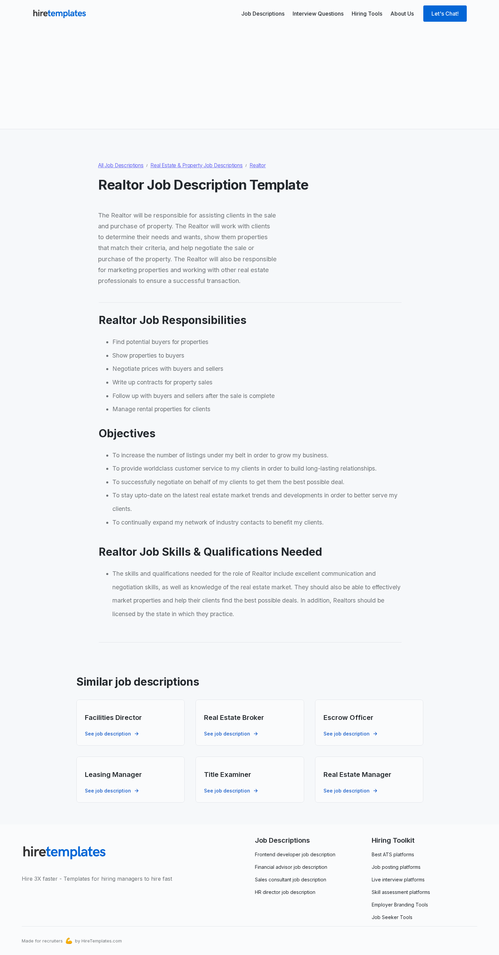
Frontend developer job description (295, 854)
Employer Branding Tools (400, 905)
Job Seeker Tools (392, 917)
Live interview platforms (398, 879)
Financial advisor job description (291, 867)
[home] (59, 13)
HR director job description (285, 892)
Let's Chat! (445, 13)
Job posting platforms (396, 867)
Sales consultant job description (290, 879)
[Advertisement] (249, 75)
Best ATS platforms (393, 854)
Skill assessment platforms (401, 892)
